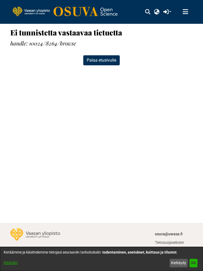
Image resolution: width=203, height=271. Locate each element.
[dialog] (101, 259)
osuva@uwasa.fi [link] (169, 234)
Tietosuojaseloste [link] (169, 242)
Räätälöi (10, 263)
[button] (147, 12)
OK (193, 263)
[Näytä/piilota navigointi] (185, 12)
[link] (67, 11)
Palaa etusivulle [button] (101, 60)
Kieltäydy (178, 263)
